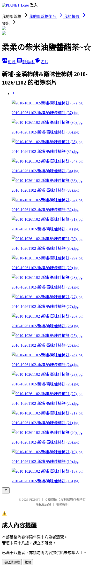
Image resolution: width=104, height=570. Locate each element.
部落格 (28, 62)
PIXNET (34, 499)
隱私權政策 (43, 504)
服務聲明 (62, 504)
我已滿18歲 (12, 562)
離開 (28, 562)
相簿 (12, 62)
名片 (44, 62)
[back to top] (6, 490)
